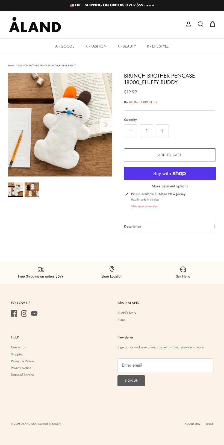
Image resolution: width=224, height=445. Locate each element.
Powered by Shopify (49, 424)
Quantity (130, 119)
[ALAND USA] (34, 24)
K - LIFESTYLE (158, 46)
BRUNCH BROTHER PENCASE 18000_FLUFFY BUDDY (47, 65)
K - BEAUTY (126, 46)
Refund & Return (22, 361)
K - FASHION (96, 46)
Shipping (17, 354)
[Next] (106, 125)
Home (11, 65)
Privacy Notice (21, 368)
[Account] (187, 24)
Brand (121, 319)
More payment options (170, 186)
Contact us (18, 347)
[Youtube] (34, 313)
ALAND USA (28, 424)
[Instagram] (24, 313)
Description (132, 226)
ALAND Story (126, 312)
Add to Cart (170, 154)
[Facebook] (14, 313)
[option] (60, 124)
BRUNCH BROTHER (143, 102)
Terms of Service (22, 374)
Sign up (131, 380)
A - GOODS (65, 46)
